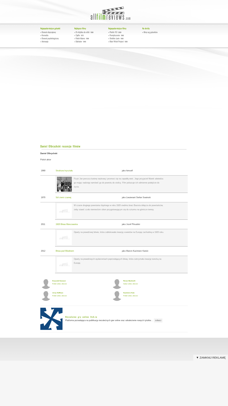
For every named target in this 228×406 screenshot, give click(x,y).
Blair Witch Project (118, 41)
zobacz (158, 320)
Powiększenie (117, 35)
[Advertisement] (61, 97)
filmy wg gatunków (151, 32)
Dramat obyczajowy (49, 32)
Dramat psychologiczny (50, 38)
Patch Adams (82, 38)
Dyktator (81, 41)
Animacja (45, 41)
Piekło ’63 (115, 32)
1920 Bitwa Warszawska (67, 224)
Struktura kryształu (64, 170)
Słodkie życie (116, 38)
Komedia (45, 35)
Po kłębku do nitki (84, 32)
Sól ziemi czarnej (63, 197)
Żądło (80, 35)
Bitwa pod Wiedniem (65, 251)
